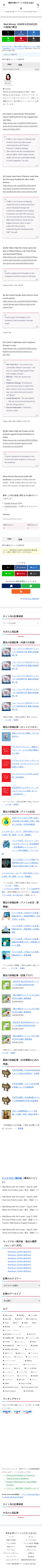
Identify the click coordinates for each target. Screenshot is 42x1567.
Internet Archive (10, 506)
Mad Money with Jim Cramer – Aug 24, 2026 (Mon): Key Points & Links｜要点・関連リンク (20, 1208)
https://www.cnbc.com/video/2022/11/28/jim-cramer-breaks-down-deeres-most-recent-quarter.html (20, 304)
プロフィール (31, 1550)
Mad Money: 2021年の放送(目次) (19, 1268)
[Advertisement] (21, 1153)
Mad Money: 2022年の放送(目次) (19, 1265)
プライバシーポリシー (11, 1553)
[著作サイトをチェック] (11, 586)
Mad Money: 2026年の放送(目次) (19, 1252)
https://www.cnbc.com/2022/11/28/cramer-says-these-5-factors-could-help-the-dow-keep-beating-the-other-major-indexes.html (20, 189)
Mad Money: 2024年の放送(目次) (19, 1258)
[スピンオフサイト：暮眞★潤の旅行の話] (21, 1560)
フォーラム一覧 (6, 46)
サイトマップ (11, 1556)
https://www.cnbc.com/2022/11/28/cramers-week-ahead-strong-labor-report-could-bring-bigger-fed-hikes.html (20, 126)
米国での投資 (11, 1540)
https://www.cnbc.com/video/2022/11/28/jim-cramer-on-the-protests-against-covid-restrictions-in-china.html (20, 443)
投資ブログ (11, 1547)
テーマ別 (8, 720)
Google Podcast (10, 503)
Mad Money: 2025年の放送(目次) (19, 1255)
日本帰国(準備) (31, 1547)
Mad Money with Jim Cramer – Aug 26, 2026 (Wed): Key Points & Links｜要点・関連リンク (20, 1188)
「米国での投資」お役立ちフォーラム (23, 46)
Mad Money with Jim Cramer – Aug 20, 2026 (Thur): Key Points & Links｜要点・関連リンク (20, 1231)
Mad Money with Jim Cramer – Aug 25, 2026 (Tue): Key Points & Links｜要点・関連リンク (20, 1198)
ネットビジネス (31, 1540)
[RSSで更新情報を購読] (21, 591)
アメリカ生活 (11, 1543)
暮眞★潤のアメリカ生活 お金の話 (21, 5)
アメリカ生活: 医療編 (31, 1543)
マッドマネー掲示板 (12, 1178)
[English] (31, 1556)
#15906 (36, 69)
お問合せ (31, 1553)
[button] (34, 39)
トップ (11, 1537)
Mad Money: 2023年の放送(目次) (19, 1261)
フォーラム (11, 1550)
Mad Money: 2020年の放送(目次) (19, 1271)
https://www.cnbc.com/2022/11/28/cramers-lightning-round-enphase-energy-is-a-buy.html (20, 352)
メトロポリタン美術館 (11, 889)
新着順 (16, 720)
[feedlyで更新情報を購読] (30, 586)
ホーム (31, 1537)
